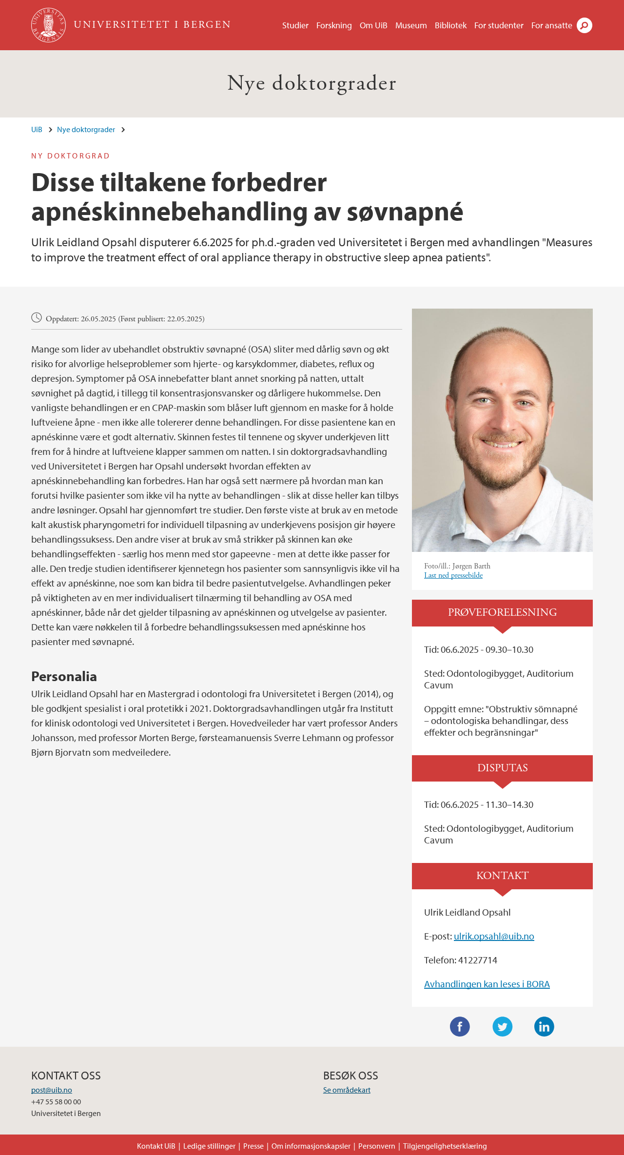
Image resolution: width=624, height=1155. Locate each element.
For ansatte (551, 25)
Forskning (334, 25)
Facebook (460, 1027)
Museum (411, 25)
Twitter (502, 1027)
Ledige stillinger (209, 1146)
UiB (36, 129)
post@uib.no (51, 1090)
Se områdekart (346, 1090)
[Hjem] (49, 25)
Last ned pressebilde (453, 575)
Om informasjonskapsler (311, 1146)
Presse (253, 1146)
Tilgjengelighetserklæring (445, 1146)
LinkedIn (544, 1027)
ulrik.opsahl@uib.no (494, 936)
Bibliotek (451, 25)
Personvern (376, 1146)
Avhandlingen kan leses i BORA (487, 984)
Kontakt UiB (156, 1146)
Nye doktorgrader (312, 84)
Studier (295, 25)
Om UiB (374, 25)
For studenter (499, 25)
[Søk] (584, 25)
